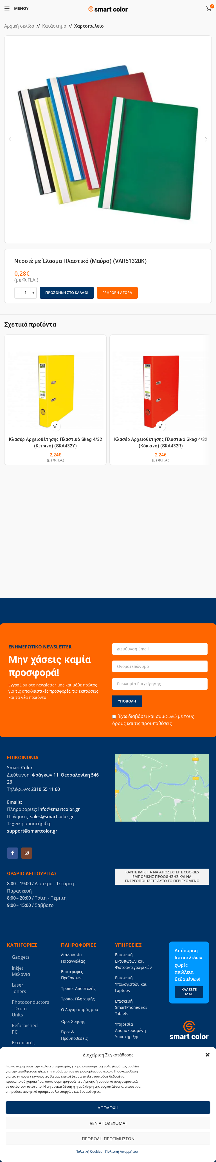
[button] (207, 1055)
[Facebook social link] (12, 853)
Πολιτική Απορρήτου (121, 1151)
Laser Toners (19, 988)
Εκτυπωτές (23, 1043)
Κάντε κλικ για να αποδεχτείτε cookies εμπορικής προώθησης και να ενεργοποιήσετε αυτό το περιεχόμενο (162, 876)
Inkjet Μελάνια (21, 971)
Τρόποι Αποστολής (78, 988)
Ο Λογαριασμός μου (79, 1009)
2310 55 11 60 (45, 789)
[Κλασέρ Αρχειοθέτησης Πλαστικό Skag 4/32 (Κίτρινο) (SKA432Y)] (55, 386)
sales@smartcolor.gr (52, 816)
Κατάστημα (54, 26)
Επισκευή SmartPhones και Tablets (131, 1007)
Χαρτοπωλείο (89, 26)
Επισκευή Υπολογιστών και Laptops (131, 984)
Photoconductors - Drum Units (26, 1008)
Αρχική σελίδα (19, 26)
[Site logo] (108, 8)
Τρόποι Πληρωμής (78, 999)
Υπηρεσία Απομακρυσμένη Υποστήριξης (130, 1031)
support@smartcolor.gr (32, 831)
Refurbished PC (25, 1028)
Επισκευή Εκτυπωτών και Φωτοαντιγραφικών (133, 961)
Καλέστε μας (189, 991)
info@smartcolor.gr (59, 809)
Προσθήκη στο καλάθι (66, 292)
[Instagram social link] (26, 853)
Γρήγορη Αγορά (117, 292)
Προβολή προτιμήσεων (108, 1138)
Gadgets (21, 957)
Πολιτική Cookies (88, 1151)
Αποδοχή (108, 1107)
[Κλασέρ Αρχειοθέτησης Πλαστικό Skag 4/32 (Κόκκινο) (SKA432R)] (160, 386)
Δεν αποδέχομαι (108, 1123)
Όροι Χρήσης (73, 1021)
